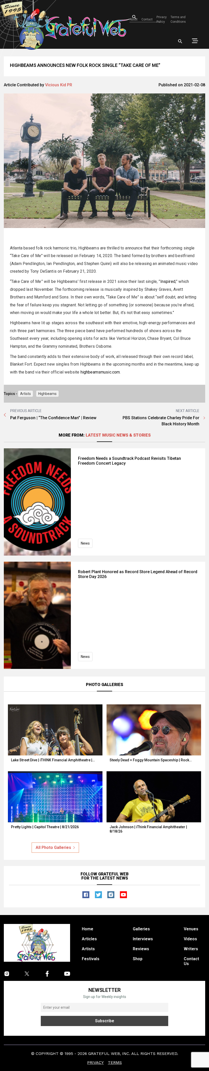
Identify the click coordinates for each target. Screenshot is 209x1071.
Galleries (141, 928)
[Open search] (180, 41)
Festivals (90, 958)
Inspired (167, 281)
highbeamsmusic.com (100, 372)
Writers (191, 948)
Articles (89, 938)
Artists (25, 394)
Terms (115, 1062)
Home (87, 928)
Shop (137, 958)
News (85, 543)
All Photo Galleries (53, 847)
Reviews (141, 948)
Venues (191, 928)
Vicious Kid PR (58, 84)
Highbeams (47, 394)
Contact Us (191, 961)
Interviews (143, 938)
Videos (190, 938)
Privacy (95, 1062)
